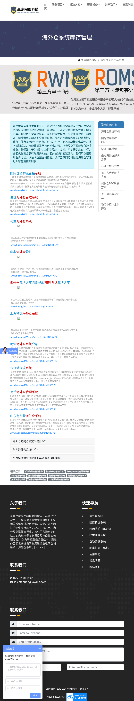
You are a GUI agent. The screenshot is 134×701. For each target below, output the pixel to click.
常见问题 (94, 560)
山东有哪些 (25, 416)
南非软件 (21, 252)
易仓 (24, 197)
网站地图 (94, 567)
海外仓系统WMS (111, 131)
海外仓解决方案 (110, 166)
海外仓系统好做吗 (57, 475)
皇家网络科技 (89, 60)
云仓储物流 (21, 368)
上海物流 (24, 313)
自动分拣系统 (97, 541)
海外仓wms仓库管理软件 (78, 471)
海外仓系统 (96, 516)
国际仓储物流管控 (25, 173)
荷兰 (21, 221)
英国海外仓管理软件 (34, 471)
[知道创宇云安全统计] (76, 696)
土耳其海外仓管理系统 (59, 479)
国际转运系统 (97, 522)
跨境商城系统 (97, 535)
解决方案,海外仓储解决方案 (40, 282)
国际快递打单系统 (100, 529)
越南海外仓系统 (18, 479)
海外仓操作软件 (18, 475)
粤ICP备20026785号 (56, 696)
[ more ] (39, 547)
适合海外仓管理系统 (37, 475)
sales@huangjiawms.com (30, 582)
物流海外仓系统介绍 (55, 471)
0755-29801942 (23, 578)
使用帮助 (94, 554)
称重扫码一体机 (99, 548)
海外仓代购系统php (77, 475)
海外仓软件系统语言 (37, 479)
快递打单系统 (109, 149)
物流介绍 (24, 344)
